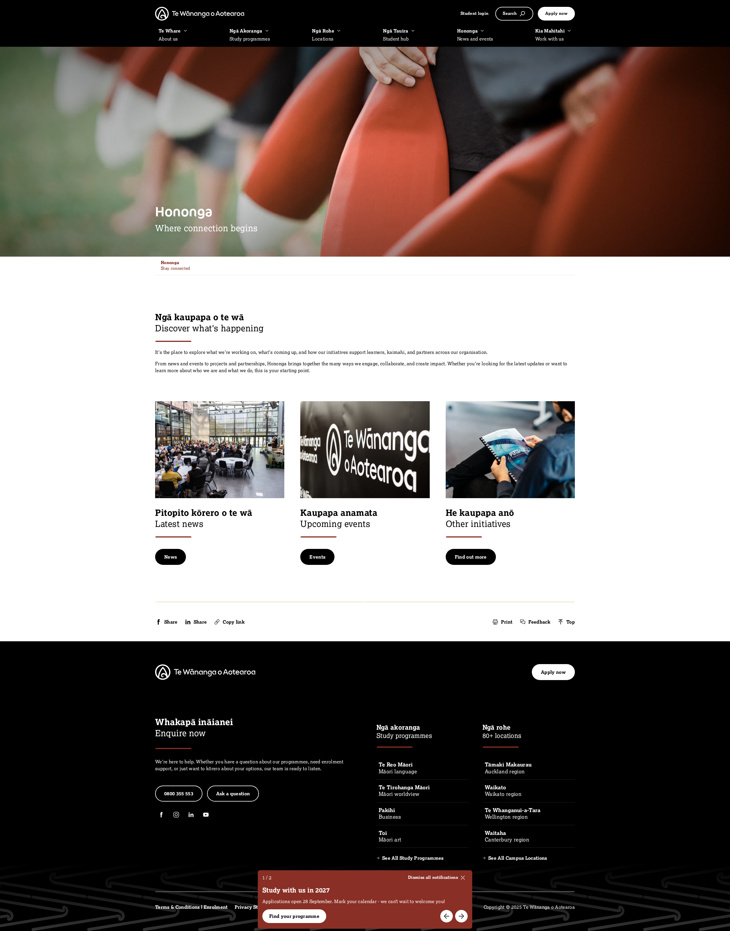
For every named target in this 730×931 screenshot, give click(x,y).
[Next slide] (461, 916)
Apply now (556, 13)
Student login (474, 13)
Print (507, 622)
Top (570, 622)
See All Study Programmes (413, 858)
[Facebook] (161, 814)
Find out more (471, 557)
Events (317, 557)
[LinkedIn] (191, 814)
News (170, 557)
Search (510, 13)
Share (171, 622)
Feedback (539, 622)
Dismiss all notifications (433, 877)
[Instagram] (176, 814)
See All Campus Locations (517, 858)
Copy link (234, 622)
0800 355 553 (178, 793)
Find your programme (294, 916)
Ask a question (233, 793)
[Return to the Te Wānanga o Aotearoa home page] (199, 14)
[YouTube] (206, 814)
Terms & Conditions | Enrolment (191, 907)
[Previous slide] (446, 916)
